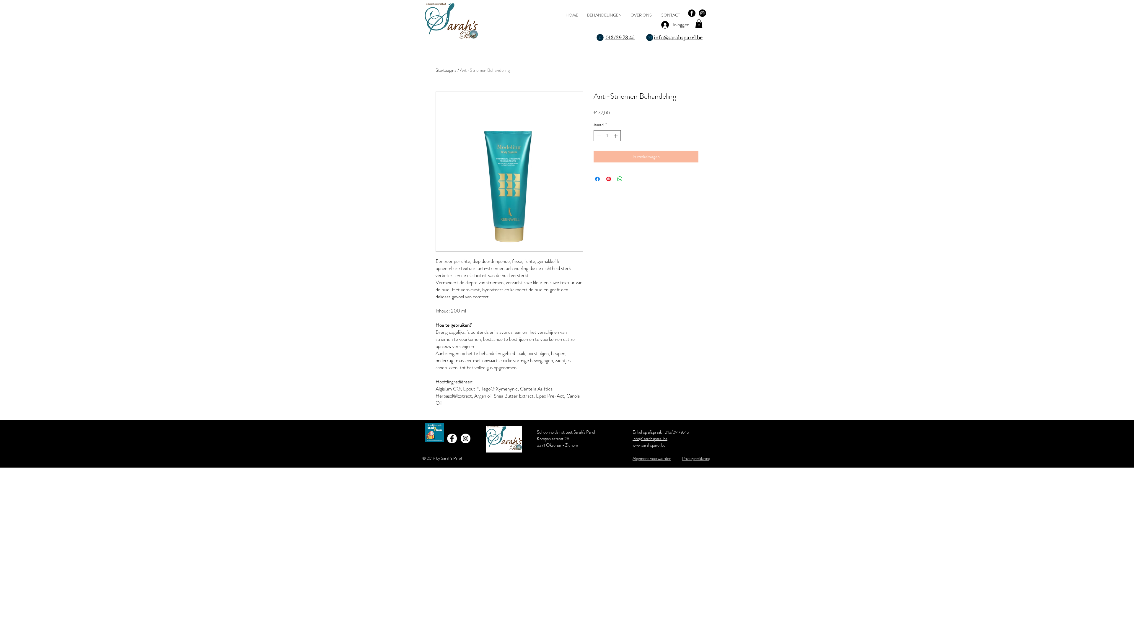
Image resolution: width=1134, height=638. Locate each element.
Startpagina (446, 70)
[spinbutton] (607, 136)
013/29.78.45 (676, 432)
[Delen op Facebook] (597, 179)
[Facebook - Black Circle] (691, 13)
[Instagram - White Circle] (465, 438)
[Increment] (616, 136)
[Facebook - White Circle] (452, 438)
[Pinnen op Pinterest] (608, 179)
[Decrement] (598, 136)
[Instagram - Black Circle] (702, 13)
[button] (699, 23)
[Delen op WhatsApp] (619, 179)
